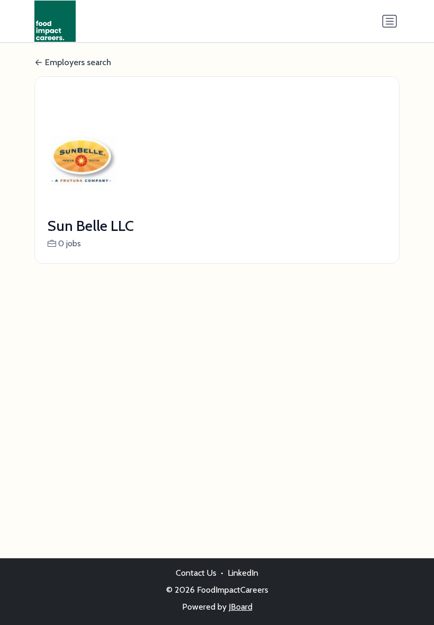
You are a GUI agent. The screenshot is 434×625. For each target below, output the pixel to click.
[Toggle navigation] (389, 21)
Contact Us (196, 573)
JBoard (240, 607)
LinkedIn (243, 573)
